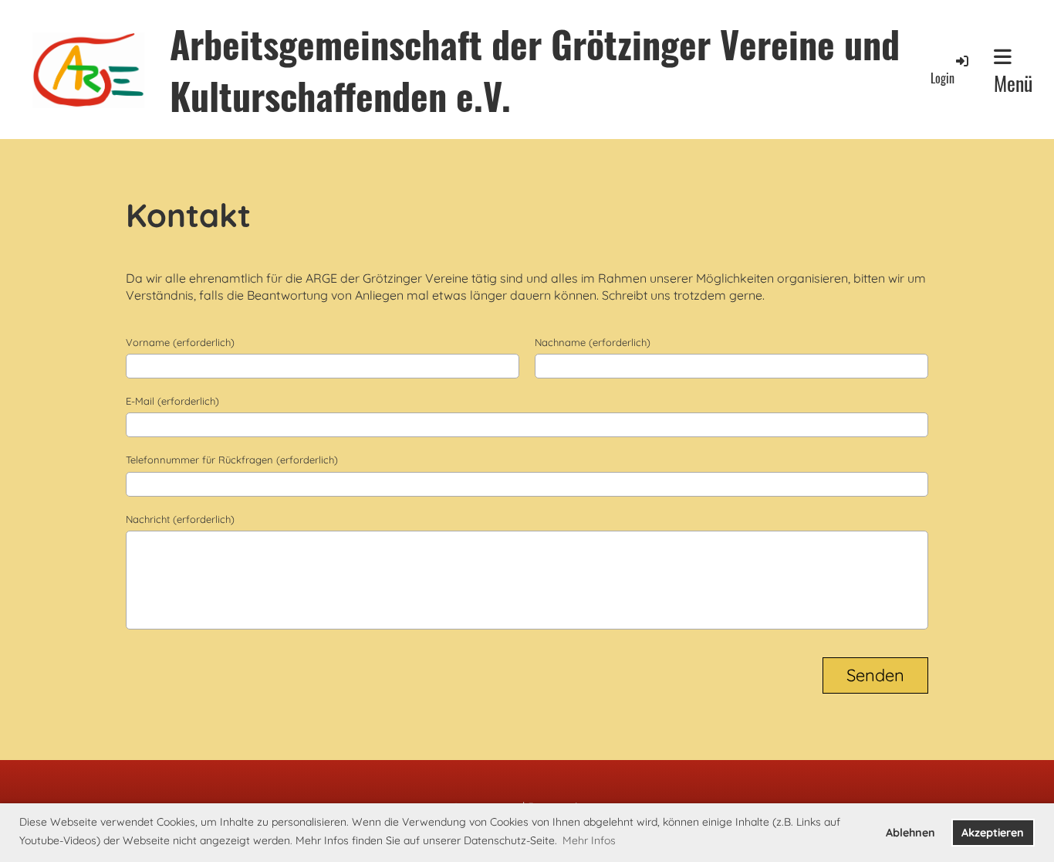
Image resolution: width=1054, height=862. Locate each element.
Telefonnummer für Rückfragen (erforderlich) (232, 459)
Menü (1013, 82)
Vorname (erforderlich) (180, 342)
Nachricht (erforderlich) (180, 519)
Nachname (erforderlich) (592, 342)
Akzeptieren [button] (992, 833)
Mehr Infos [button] (589, 840)
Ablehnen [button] (910, 833)
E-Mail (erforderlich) (172, 401)
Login (942, 78)
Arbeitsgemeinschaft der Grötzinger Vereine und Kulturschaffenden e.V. (535, 69)
